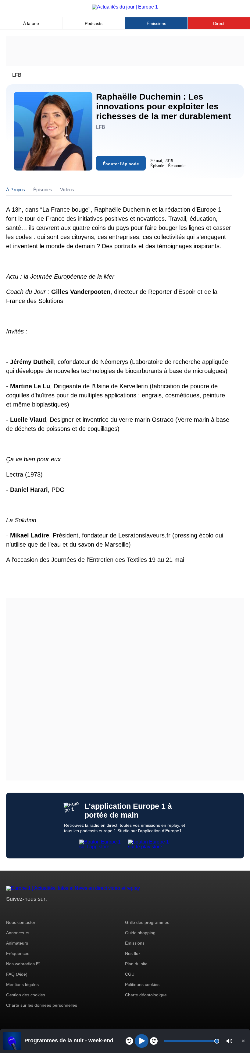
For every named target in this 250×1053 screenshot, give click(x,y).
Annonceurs (17, 932)
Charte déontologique (146, 994)
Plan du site (136, 963)
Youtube (41, 910)
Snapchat (51, 910)
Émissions (156, 23)
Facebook (30, 910)
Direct (218, 23)
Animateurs (17, 943)
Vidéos (67, 189)
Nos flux (133, 953)
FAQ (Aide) (16, 974)
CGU (129, 974)
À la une (31, 23)
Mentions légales (22, 984)
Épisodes (42, 189)
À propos (15, 189)
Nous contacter (20, 922)
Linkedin (62, 910)
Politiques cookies (142, 984)
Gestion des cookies (25, 994)
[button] (229, 1040)
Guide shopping (140, 932)
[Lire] (141, 1041)
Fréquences (17, 953)
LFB (16, 75)
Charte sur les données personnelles (41, 1005)
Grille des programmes (147, 922)
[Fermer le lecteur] (243, 1040)
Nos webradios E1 (23, 963)
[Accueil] (125, 6)
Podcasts (93, 23)
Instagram (20, 910)
